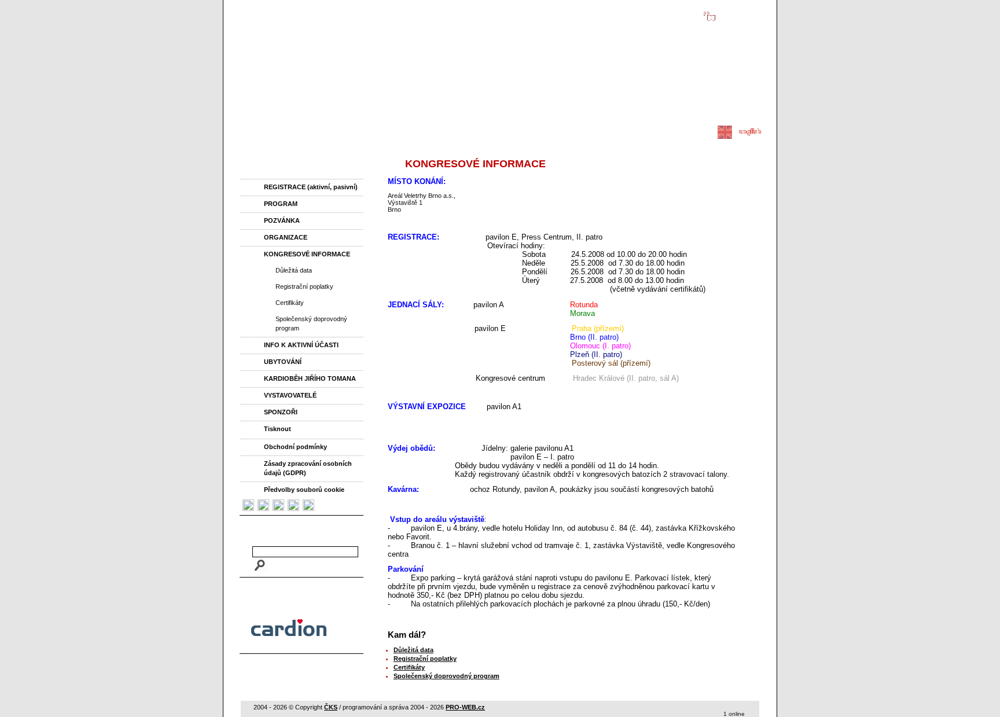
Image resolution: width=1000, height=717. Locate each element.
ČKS (330, 707)
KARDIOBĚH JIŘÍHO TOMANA (310, 378)
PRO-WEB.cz (465, 707)
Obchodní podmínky (295, 446)
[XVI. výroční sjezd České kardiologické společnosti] (498, 120)
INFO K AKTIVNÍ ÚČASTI (301, 344)
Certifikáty (289, 302)
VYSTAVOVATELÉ (290, 395)
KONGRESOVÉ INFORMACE (307, 254)
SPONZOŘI (280, 412)
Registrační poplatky (304, 286)
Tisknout (277, 428)
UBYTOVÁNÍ (283, 361)
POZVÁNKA (282, 220)
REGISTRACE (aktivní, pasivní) (311, 186)
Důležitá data (293, 270)
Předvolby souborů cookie (304, 489)
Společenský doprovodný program (311, 323)
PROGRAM (280, 203)
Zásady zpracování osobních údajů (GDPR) (308, 468)
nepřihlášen (735, 15)
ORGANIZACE (285, 237)
